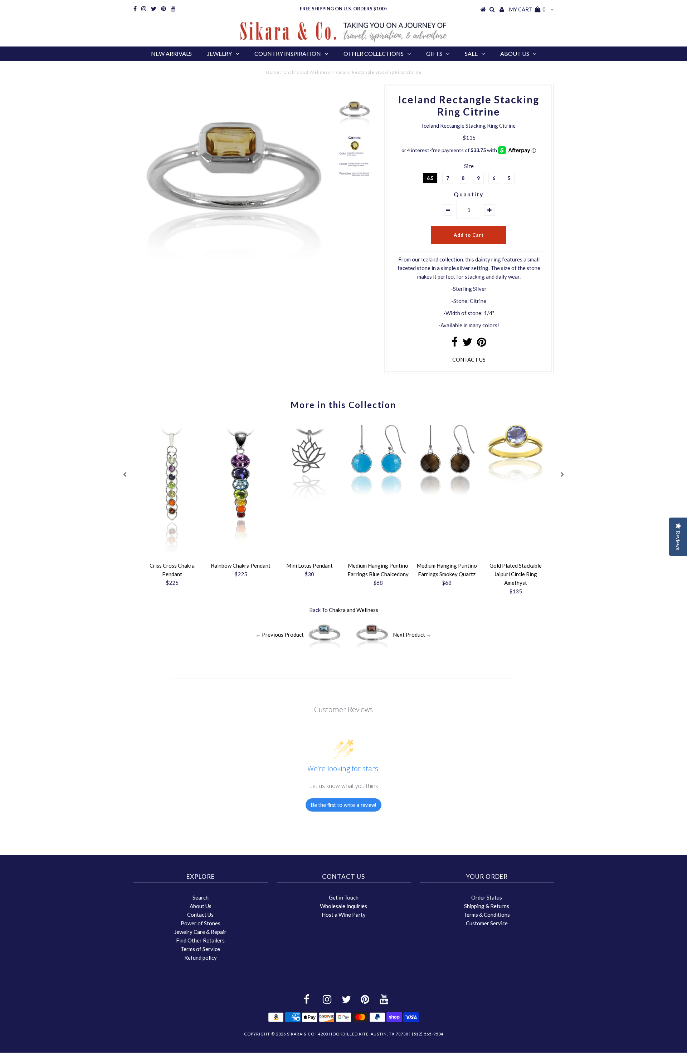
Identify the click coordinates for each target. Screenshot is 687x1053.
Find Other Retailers (200, 940)
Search (201, 897)
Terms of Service (200, 949)
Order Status (486, 897)
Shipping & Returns (486, 906)
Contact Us (200, 914)
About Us (514, 53)
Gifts (434, 53)
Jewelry (219, 53)
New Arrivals (171, 53)
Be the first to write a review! (343, 805)
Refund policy (200, 957)
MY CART (527, 9)
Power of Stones (200, 923)
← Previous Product (279, 634)
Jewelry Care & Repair (200, 932)
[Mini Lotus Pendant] (309, 508)
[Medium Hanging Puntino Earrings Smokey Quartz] (446, 497)
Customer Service (487, 923)
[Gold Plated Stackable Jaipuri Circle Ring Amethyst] (515, 481)
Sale (471, 53)
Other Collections (374, 53)
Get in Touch (344, 897)
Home (272, 72)
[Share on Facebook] (455, 344)
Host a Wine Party (344, 914)
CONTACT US (469, 359)
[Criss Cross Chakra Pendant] (172, 554)
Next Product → (412, 634)
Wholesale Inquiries (343, 906)
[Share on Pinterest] (481, 344)
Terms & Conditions (487, 914)
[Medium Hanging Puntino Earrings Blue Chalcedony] (378, 497)
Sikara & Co (301, 1034)
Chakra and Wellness (307, 72)
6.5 (430, 178)
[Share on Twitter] (467, 344)
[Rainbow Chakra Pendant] (240, 540)
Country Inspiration (287, 53)
